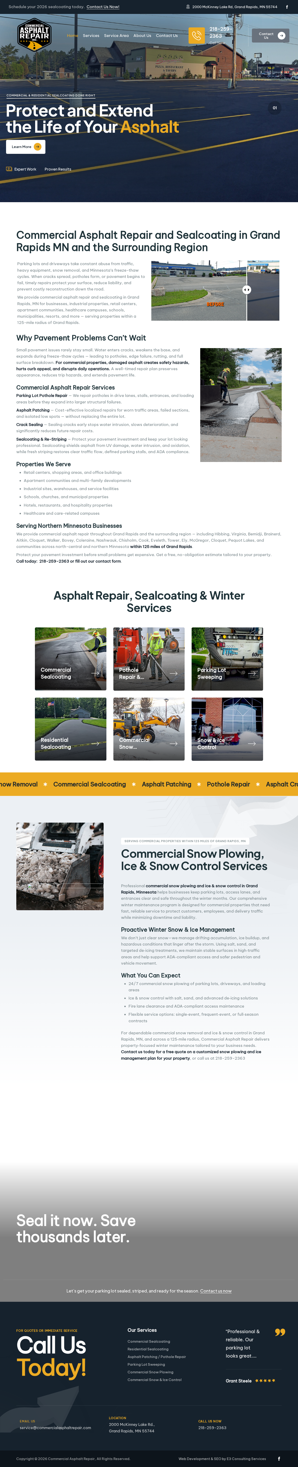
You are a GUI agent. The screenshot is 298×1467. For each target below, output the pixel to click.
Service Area (116, 35)
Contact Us (167, 35)
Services (91, 35)
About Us (142, 35)
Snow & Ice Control (211, 743)
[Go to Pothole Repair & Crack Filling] (149, 659)
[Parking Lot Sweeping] (252, 673)
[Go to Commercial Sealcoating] (70, 658)
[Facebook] (286, 7)
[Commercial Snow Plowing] (173, 743)
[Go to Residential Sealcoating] (70, 729)
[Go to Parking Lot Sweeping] (227, 659)
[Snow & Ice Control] (252, 743)
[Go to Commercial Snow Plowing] (149, 729)
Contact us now (216, 1290)
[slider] (246, 289)
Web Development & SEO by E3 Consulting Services (222, 1459)
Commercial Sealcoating (56, 673)
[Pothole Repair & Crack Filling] (173, 673)
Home (72, 35)
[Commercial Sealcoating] (95, 672)
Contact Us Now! (103, 6)
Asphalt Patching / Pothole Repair (157, 1357)
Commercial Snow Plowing (134, 743)
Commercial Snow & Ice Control (155, 1380)
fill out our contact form (98, 561)
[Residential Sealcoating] (95, 743)
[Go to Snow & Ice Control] (227, 729)
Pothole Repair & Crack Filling (134, 673)
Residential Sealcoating (56, 743)
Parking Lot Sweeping (211, 673)
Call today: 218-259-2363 (42, 561)
